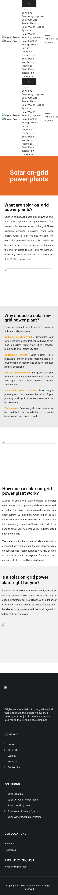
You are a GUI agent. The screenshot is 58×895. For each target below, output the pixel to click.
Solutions (27, 12)
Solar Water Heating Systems (23, 811)
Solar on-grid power (33, 16)
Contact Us (28, 55)
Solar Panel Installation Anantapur (28, 62)
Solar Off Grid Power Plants (23, 799)
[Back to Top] (51, 890)
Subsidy (26, 48)
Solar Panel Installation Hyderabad (28, 73)
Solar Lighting (29, 40)
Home (25, 9)
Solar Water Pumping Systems (24, 816)
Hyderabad (10, 849)
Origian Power (33, 885)
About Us (27, 51)
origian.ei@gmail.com (15, 866)
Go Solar (12, 761)
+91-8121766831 (19, 860)
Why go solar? (30, 44)
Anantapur (9, 843)
